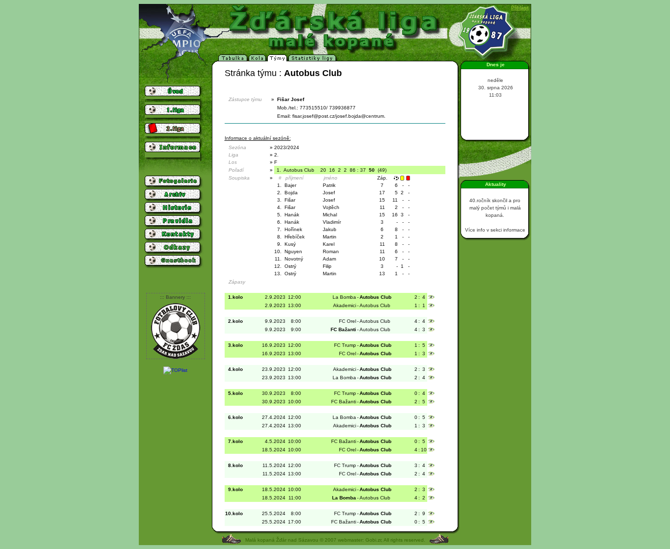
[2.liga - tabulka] (233, 59)
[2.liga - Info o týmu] (277, 59)
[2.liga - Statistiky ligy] (312, 59)
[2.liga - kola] (258, 59)
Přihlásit (520, 7)
